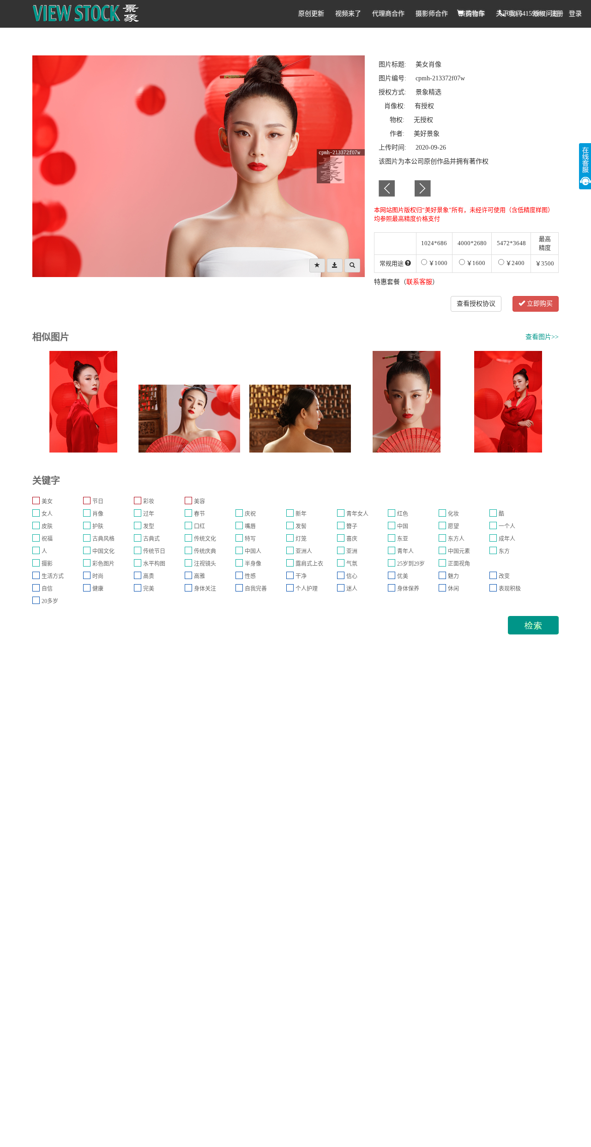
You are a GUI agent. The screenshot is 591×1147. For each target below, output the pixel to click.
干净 (301, 576)
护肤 (97, 526)
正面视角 (459, 564)
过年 (148, 514)
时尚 (97, 576)
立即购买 (539, 303)
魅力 (453, 576)
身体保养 (408, 589)
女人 (47, 514)
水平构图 (154, 564)
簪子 (351, 526)
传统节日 (154, 551)
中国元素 (459, 551)
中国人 (253, 551)
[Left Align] (317, 265)
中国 (402, 526)
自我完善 (256, 589)
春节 (199, 514)
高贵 (148, 576)
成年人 (507, 539)
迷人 (351, 589)
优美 (402, 576)
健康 (97, 589)
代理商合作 (388, 13)
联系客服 (419, 281)
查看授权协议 (476, 303)
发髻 (301, 526)
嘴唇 (250, 526)
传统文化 (205, 539)
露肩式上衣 (309, 564)
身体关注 (205, 589)
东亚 (402, 539)
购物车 (474, 13)
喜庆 (351, 539)
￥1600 (475, 263)
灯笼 (301, 539)
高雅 (199, 576)
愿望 (453, 526)
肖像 (97, 514)
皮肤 (47, 526)
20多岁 (50, 601)
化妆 (453, 514)
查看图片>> (542, 336)
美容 (199, 501)
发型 (148, 526)
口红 (199, 526)
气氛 (351, 564)
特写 (250, 539)
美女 (47, 501)
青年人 (405, 551)
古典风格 (103, 539)
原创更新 (311, 13)
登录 (575, 13)
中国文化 (103, 551)
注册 (556, 13)
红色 (402, 514)
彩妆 (148, 501)
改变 (504, 576)
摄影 (47, 564)
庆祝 (250, 514)
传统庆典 (205, 551)
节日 (97, 501)
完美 (148, 589)
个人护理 (307, 589)
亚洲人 (304, 551)
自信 (47, 589)
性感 (250, 576)
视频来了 (348, 13)
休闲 (453, 589)
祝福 (47, 539)
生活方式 (53, 576)
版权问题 (546, 13)
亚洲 (351, 551)
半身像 (253, 564)
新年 (301, 514)
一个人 (507, 526)
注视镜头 (205, 564)
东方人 (456, 539)
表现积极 (510, 589)
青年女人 (357, 514)
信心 (351, 576)
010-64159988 (525, 13)
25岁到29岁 (411, 564)
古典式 (151, 539)
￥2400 (514, 263)
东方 (504, 551)
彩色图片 (103, 564)
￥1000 (437, 263)
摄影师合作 (432, 13)
